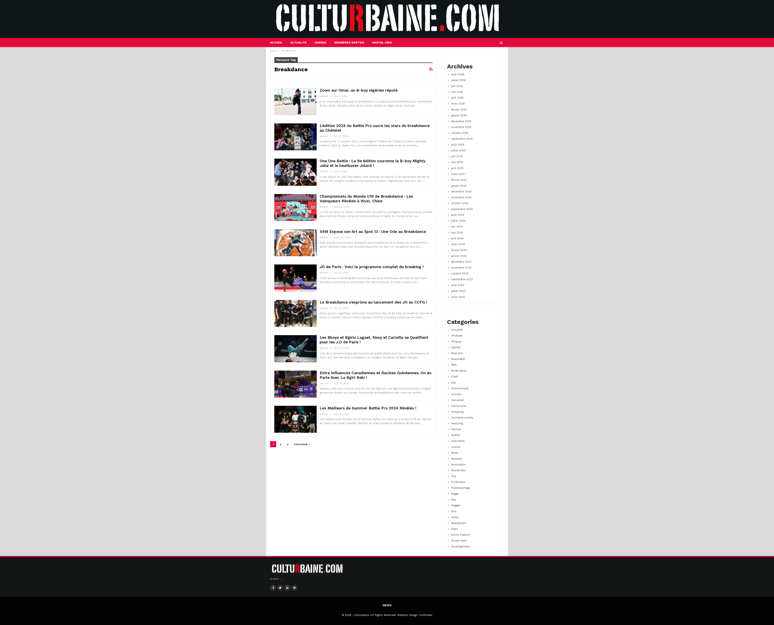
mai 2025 (457, 162)
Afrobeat (456, 335)
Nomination (458, 464)
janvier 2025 (459, 185)
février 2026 (459, 109)
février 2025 (459, 179)
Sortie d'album (460, 534)
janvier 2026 (459, 115)
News (387, 605)
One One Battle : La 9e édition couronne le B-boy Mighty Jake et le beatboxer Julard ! (372, 163)
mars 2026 (458, 103)
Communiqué (459, 388)
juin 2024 (457, 226)
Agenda (320, 42)
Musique (456, 458)
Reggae (455, 505)
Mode (454, 452)
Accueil (276, 42)
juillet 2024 (458, 220)
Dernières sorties (349, 42)
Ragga (455, 493)
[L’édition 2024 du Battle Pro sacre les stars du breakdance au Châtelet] (295, 136)
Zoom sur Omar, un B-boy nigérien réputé (358, 90)
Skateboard (458, 523)
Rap (453, 499)
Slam (454, 528)
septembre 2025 (462, 138)
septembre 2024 (462, 209)
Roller (455, 517)
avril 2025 (457, 168)
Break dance (459, 370)
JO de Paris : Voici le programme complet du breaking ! (371, 266)
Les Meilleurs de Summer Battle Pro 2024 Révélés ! (368, 408)
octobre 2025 (459, 132)
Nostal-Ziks (382, 42)
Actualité (298, 42)
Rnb (453, 511)
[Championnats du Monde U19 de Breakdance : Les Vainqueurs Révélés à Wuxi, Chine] (295, 207)
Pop (453, 476)
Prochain (301, 444)
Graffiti (455, 435)
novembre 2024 (461, 197)
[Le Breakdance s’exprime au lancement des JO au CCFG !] (295, 313)
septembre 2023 (462, 279)
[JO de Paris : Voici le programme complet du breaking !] (295, 277)
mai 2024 (457, 232)
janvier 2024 (459, 255)
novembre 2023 (461, 267)
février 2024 (459, 250)
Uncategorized (460, 546)
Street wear (459, 540)
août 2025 (457, 144)
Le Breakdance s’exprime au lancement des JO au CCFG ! (373, 302)
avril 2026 (457, 97)
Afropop (456, 341)
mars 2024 (458, 244)
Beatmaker (458, 359)
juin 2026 (457, 86)
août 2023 (457, 285)
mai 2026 (457, 91)
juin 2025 (457, 156)
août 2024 (457, 214)
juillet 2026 (458, 80)
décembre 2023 (461, 261)
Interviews (458, 440)
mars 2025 (458, 174)
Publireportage (460, 487)
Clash (454, 376)
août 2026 (457, 74)
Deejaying (457, 411)
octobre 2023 (459, 273)
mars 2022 (458, 297)
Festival (456, 429)
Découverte (458, 405)
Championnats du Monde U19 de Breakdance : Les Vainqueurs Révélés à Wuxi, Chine (366, 198)
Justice (455, 446)
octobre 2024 (459, 203)
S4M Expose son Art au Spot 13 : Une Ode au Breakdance (373, 231)
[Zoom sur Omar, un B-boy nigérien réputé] (295, 101)
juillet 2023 (458, 290)
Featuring (457, 423)
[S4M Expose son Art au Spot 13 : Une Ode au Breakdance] (295, 242)
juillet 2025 (458, 150)
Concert (456, 394)
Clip (453, 382)
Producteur (458, 481)
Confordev (425, 615)
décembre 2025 (461, 121)
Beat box (457, 353)
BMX (454, 364)
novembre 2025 (461, 127)
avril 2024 (457, 238)
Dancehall (457, 400)
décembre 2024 (461, 191)
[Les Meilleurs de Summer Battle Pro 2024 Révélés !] (295, 419)
